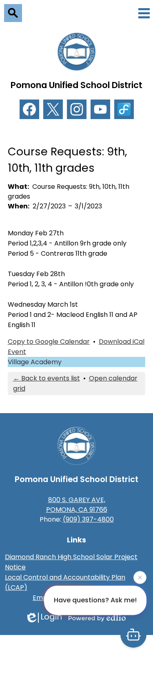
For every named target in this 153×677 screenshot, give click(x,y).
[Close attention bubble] (139, 577)
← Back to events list (46, 378)
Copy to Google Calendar (49, 341)
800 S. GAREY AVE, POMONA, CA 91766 (76, 504)
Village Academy (35, 362)
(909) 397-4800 (88, 519)
